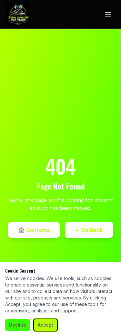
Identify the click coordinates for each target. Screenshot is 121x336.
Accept (45, 325)
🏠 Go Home (33, 230)
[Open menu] (108, 14)
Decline (17, 325)
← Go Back (89, 230)
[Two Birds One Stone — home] (18, 14)
